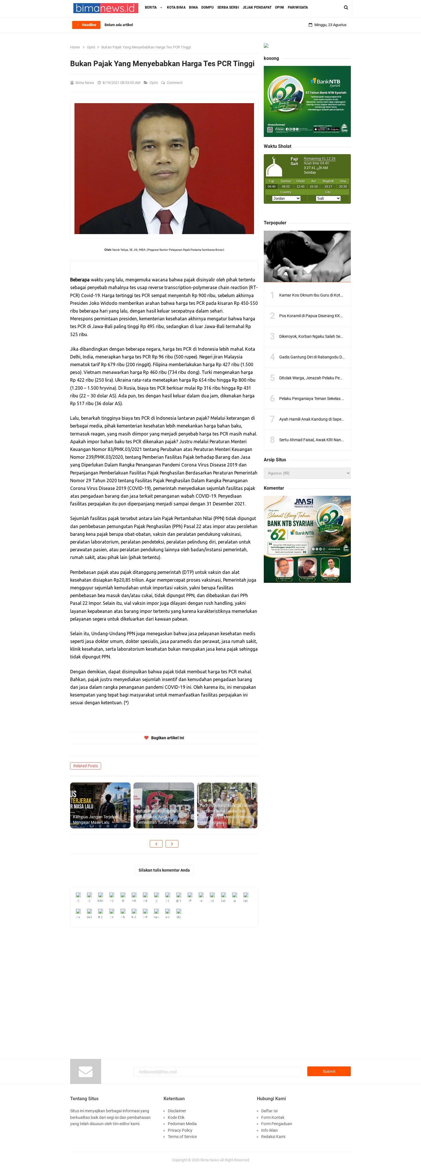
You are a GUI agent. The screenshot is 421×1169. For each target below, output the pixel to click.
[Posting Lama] (172, 844)
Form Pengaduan (276, 1123)
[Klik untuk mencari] (346, 7)
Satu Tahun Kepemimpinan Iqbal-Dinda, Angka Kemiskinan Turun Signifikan (161, 817)
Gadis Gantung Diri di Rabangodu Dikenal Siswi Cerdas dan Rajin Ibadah (343, 357)
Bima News (209, 1160)
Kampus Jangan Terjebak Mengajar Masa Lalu (95, 820)
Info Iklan (269, 1130)
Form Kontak (272, 1117)
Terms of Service (182, 1136)
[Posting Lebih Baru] (156, 844)
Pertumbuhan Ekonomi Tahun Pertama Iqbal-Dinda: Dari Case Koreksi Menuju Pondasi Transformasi (226, 814)
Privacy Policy (180, 1130)
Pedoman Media (182, 1123)
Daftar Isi (269, 1111)
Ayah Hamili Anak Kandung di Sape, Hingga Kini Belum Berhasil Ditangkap (344, 419)
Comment (175, 83)
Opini (154, 83)
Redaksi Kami (273, 1136)
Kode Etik (176, 1117)
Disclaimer (177, 1111)
